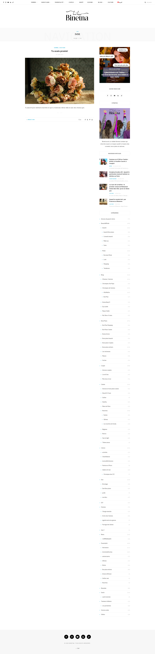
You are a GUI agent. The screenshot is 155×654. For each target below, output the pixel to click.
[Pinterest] (89, 119)
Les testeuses (106, 351)
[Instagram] (72, 637)
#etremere (105, 547)
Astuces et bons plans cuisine (110, 389)
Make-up (106, 241)
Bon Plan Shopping (107, 325)
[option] (114, 65)
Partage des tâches (107, 524)
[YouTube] (78, 637)
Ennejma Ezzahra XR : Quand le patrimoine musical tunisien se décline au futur (119, 174)
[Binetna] (77, 16)
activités (104, 452)
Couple (71, 2)
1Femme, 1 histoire (59, 47)
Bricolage (105, 484)
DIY (102, 502)
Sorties (104, 360)
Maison (104, 356)
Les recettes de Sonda (110, 424)
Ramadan (103, 588)
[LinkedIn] (83, 637)
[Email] (92, 119)
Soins (105, 245)
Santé (81, 2)
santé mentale (106, 597)
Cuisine (90, 2)
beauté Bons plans (109, 232)
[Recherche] (145, 2)
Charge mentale (106, 511)
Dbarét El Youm (106, 393)
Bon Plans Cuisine (107, 329)
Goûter (104, 397)
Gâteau (106, 419)
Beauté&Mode (105, 223)
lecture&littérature (107, 461)
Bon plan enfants (107, 569)
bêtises (104, 561)
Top (78, 648)
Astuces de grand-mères (108, 219)
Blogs (100, 2)
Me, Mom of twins (107, 315)
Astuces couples (107, 370)
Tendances (107, 268)
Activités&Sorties (107, 552)
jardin (103, 493)
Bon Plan (106, 297)
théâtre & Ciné (106, 470)
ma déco (104, 497)
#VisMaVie (107, 292)
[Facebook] (85, 119)
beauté (104, 228)
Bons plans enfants (107, 347)
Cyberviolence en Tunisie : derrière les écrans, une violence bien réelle (114, 74)
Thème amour (106, 442)
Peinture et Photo (107, 465)
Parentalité (59, 2)
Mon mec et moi (106, 379)
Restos (104, 433)
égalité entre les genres (109, 520)
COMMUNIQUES (106, 539)
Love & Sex (105, 374)
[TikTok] (89, 637)
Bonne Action (106, 334)
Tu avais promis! (59, 51)
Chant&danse (113, 178)
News (110, 166)
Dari (102, 479)
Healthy (104, 402)
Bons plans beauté (107, 338)
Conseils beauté (108, 236)
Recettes (105, 410)
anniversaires (106, 556)
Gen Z (102, 530)
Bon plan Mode (108, 255)
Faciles (105, 415)
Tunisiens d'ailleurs (106, 601)
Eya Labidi (105, 306)
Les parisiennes (106, 606)
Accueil (75, 38)
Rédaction (31, 119)
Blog (102, 275)
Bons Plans (45, 2)
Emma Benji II (106, 302)
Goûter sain (105, 578)
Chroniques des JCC (109, 474)
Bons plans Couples (107, 343)
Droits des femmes (114, 69)
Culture (110, 2)
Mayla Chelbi (106, 311)
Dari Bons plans (106, 488)
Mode (103, 251)
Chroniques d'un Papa (108, 283)
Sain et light (105, 438)
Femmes (33, 2)
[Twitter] (87, 119)
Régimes (104, 429)
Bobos (104, 565)
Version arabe (105, 610)
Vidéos (103, 614)
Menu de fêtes (106, 406)
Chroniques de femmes (108, 288)
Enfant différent (106, 574)
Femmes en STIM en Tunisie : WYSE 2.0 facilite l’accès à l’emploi (118, 161)
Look (105, 259)
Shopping (106, 264)
